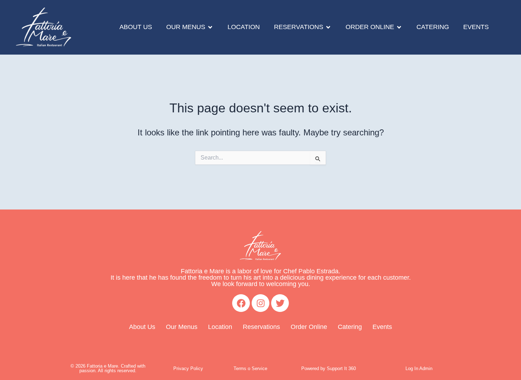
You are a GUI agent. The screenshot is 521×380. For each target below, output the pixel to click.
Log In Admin (418, 368)
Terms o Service (250, 368)
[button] (189, 27)
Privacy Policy (188, 368)
